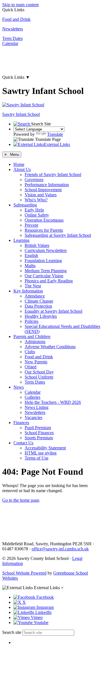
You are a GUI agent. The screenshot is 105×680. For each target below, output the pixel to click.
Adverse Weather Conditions (50, 346)
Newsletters (12, 28)
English (31, 255)
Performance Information (47, 184)
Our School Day (39, 372)
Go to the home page (20, 500)
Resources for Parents (44, 230)
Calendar (10, 43)
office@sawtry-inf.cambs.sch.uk (60, 548)
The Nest (33, 285)
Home (18, 164)
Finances (21, 422)
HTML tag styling (41, 453)
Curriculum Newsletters (46, 250)
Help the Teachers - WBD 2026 (53, 402)
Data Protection (38, 306)
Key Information (28, 291)
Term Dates (12, 38)
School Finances (39, 432)
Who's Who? (36, 199)
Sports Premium (39, 437)
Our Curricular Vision (44, 275)
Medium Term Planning (46, 270)
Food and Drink (16, 19)
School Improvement (43, 189)
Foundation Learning (43, 260)
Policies (31, 321)
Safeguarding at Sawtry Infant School (58, 235)
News (18, 387)
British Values (37, 245)
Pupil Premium (38, 427)
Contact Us (23, 442)
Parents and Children (31, 336)
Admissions (35, 341)
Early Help (34, 210)
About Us (22, 169)
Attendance (35, 296)
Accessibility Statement (45, 447)
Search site (11, 632)
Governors (34, 179)
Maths (30, 265)
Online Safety (37, 215)
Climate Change (39, 301)
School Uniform (39, 377)
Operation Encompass (44, 220)
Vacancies (33, 417)
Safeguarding (25, 204)
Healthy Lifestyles (41, 316)
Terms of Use (36, 458)
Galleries (32, 397)
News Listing (36, 407)
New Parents (36, 361)
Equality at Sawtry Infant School (53, 311)
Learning (21, 240)
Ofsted (30, 366)
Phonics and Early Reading (49, 280)
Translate (55, 134)
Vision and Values (41, 194)
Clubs (30, 351)
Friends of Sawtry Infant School (53, 174)
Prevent (31, 225)
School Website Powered (24, 573)
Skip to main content (20, 4)
